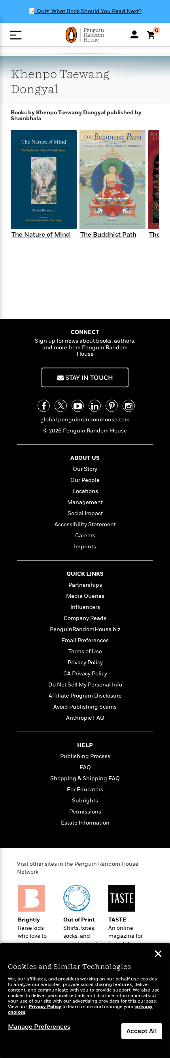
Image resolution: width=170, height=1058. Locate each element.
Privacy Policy (85, 662)
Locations (85, 491)
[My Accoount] (134, 34)
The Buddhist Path (108, 234)
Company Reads (85, 618)
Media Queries (85, 596)
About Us (85, 458)
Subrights (85, 800)
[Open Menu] (15, 35)
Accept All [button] (142, 1031)
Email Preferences (85, 640)
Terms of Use (85, 651)
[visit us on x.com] (61, 406)
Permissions (85, 811)
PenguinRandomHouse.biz (85, 629)
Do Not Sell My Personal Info (85, 684)
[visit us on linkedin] (95, 406)
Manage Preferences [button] (39, 1026)
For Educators (85, 789)
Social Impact (85, 513)
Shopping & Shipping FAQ (85, 778)
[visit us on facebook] (44, 406)
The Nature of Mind (40, 234)
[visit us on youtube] (78, 406)
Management (85, 502)
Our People (85, 480)
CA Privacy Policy (85, 673)
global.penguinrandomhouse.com (85, 419)
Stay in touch (88, 378)
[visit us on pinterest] (112, 406)
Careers (85, 535)
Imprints (85, 546)
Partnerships (85, 585)
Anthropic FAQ (85, 718)
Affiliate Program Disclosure (85, 696)
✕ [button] (158, 955)
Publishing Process (85, 756)
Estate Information (85, 823)
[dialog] (85, 1001)
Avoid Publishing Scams (85, 707)
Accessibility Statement (85, 524)
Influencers (85, 607)
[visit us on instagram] (129, 406)
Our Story (85, 469)
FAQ (85, 767)
